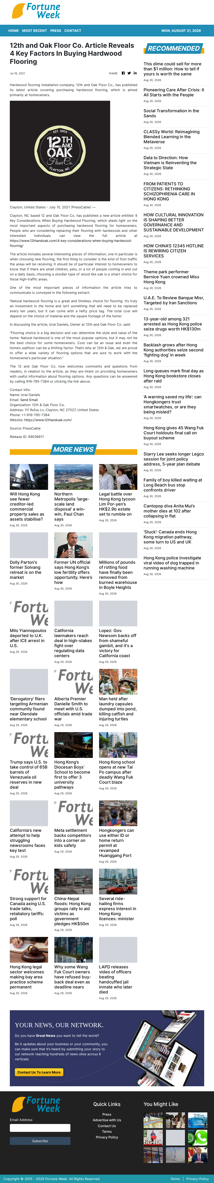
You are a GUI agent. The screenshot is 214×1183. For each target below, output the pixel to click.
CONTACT (72, 30)
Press (106, 1114)
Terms (107, 1132)
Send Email (29, 400)
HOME (13, 30)
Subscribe (40, 1141)
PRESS (55, 30)
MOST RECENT (34, 30)
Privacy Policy (107, 1137)
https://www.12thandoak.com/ (48, 420)
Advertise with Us (107, 1120)
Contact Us (107, 1126)
